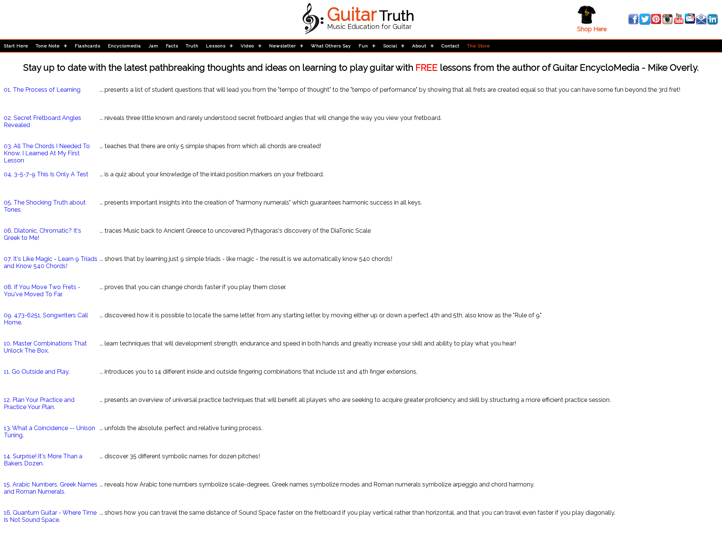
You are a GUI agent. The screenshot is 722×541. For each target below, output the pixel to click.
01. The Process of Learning (42, 89)
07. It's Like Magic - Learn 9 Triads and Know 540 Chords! (50, 262)
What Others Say (331, 45)
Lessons (216, 45)
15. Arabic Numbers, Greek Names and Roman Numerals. (50, 488)
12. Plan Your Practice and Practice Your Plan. (39, 403)
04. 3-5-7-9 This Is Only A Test (46, 174)
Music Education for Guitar (369, 26)
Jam (153, 45)
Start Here (16, 45)
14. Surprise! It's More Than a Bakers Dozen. (43, 460)
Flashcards (87, 45)
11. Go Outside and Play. (37, 371)
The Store (478, 45)
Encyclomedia (124, 45)
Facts (172, 45)
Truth (192, 45)
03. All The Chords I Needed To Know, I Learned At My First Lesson (47, 153)
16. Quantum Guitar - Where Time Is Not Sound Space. (50, 516)
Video (247, 45)
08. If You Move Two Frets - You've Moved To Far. (42, 290)
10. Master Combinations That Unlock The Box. (45, 347)
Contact (450, 45)
